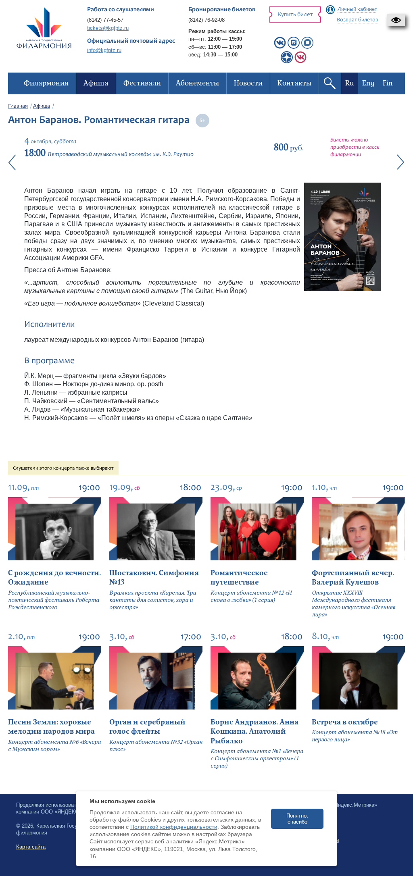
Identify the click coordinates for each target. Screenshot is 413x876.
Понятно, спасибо (297, 819)
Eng (368, 83)
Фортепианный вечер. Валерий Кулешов (353, 577)
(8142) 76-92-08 (206, 20)
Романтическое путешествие (239, 577)
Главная (18, 106)
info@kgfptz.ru (104, 50)
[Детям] (300, 61)
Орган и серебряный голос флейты (147, 727)
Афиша (41, 106)
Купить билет (295, 15)
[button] (396, 20)
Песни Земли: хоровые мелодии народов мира (51, 727)
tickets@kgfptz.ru (108, 28)
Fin (388, 83)
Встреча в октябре (345, 722)
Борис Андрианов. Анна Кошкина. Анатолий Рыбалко (254, 732)
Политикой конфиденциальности (173, 827)
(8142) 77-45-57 (105, 20)
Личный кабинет (357, 9)
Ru (349, 83)
